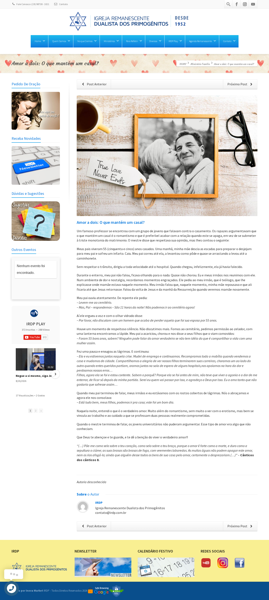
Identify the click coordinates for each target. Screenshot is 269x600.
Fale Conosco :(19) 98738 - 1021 (32, 4)
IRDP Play (173, 41)
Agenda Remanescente (200, 41)
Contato (63, 4)
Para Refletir (132, 41)
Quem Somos (59, 41)
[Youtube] (253, 4)
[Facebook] (236, 4)
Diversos (153, 41)
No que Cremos (84, 41)
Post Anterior (96, 84)
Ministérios (109, 41)
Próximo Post (237, 84)
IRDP (99, 502)
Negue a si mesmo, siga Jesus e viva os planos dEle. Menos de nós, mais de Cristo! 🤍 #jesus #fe (36, 376)
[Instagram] (245, 4)
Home (38, 41)
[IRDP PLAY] (34, 313)
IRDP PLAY (35, 323)
